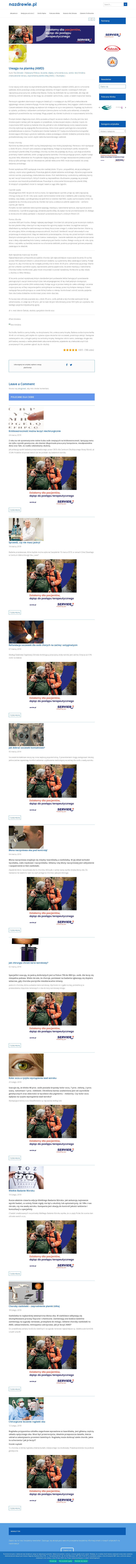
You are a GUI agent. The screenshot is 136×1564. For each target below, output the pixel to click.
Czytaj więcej (15, 510)
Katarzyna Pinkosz (32, 73)
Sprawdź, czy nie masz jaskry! (24, 542)
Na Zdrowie (18, 73)
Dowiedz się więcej (81, 1561)
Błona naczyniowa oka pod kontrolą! (28, 850)
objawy (51, 73)
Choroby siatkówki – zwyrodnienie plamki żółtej (34, 1306)
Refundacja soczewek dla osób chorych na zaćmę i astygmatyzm (43, 644)
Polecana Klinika (54, 13)
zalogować (22, 388)
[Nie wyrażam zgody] (134, 1558)
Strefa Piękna (41, 13)
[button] (99, 107)
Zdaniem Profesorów (87, 13)
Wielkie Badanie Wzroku (22, 1190)
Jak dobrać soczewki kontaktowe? (27, 747)
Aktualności (14, 13)
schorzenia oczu (61, 73)
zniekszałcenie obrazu (18, 76)
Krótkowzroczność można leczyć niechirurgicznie (35, 430)
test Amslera (80, 73)
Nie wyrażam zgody (65, 1561)
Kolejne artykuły (52, 1518)
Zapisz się (104, 86)
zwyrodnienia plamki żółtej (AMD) (40, 76)
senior (71, 73)
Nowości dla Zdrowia (70, 13)
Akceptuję (53, 1561)
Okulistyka (60, 76)
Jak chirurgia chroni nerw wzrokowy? (28, 962)
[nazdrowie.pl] (28, 4)
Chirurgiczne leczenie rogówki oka (27, 1421)
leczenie (44, 73)
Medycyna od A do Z (27, 13)
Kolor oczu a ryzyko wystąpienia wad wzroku (32, 1077)
